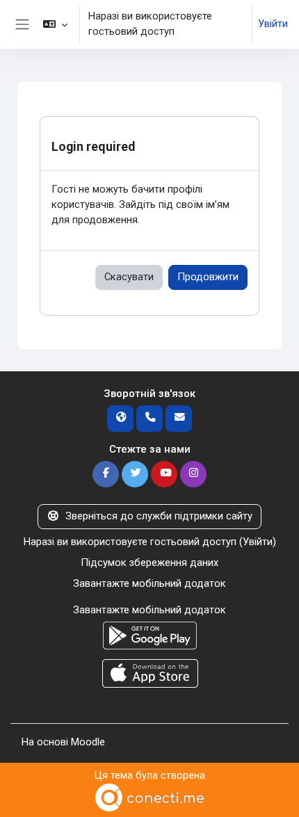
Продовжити (208, 276)
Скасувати (129, 276)
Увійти (273, 23)
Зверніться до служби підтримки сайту (158, 516)
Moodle (88, 742)
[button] (54, 24)
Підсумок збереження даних (149, 562)
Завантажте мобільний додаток (149, 583)
